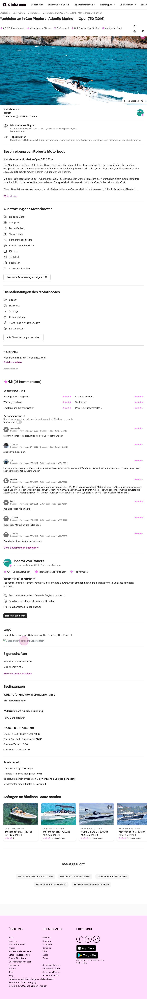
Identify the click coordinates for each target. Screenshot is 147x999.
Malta (45, 955)
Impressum (14, 965)
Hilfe (11, 937)
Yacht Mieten (48, 979)
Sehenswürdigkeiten (58, 4)
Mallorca (46, 937)
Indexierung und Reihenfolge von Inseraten (29, 979)
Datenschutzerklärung (19, 955)
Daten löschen (10, 368)
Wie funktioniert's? (18, 944)
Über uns (13, 941)
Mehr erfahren (17, 717)
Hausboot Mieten (50, 975)
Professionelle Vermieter (20, 951)
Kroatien (46, 941)
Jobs (11, 972)
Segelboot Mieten (51, 965)
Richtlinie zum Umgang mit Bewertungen (28, 986)
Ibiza (44, 951)
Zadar (45, 958)
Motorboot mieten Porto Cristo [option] (35, 876)
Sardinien (46, 948)
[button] (135, 31)
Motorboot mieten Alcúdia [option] (112, 876)
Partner (12, 968)
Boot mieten (37, 4)
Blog (11, 975)
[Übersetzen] (19, 422)
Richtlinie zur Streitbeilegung (22, 982)
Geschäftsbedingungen (20, 961)
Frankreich (47, 944)
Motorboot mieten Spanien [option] (75, 876)
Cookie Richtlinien (17, 958)
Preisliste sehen (12, 362)
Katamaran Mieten (51, 972)
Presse (12, 948)
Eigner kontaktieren (15, 615)
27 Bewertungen (15, 28)
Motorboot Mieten (51, 968)
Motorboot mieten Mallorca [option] (51, 884)
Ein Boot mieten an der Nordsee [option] (91, 884)
